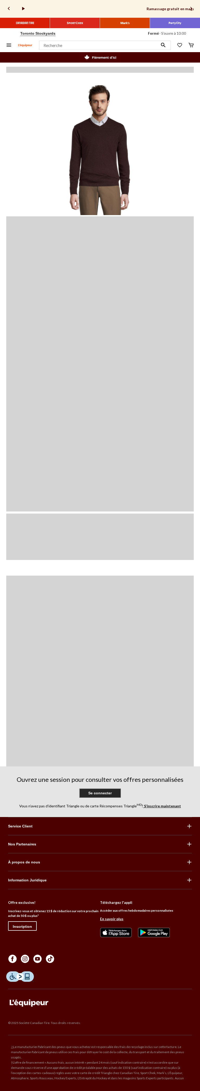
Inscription (22, 926)
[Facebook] (12, 959)
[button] (163, 45)
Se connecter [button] (100, 793)
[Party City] (175, 23)
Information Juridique (27, 880)
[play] (23, 9)
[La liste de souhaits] (179, 45)
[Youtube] (37, 959)
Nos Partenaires (22, 844)
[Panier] (191, 45)
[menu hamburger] (8, 45)
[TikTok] (50, 959)
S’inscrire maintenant (162, 806)
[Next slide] (191, 9)
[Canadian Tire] (25, 23)
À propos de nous (24, 862)
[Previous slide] (8, 9)
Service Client (20, 826)
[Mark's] (125, 23)
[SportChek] (75, 23)
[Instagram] (25, 959)
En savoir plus (111, 919)
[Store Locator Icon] (15, 33)
